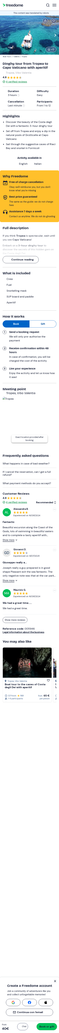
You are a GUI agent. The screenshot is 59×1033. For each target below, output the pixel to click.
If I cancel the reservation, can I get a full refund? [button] (27, 473)
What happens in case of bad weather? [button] (26, 463)
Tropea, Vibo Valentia (18, 72)
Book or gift (46, 1026)
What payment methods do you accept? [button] (27, 483)
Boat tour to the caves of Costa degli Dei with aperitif (25, 686)
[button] (22, 1026)
